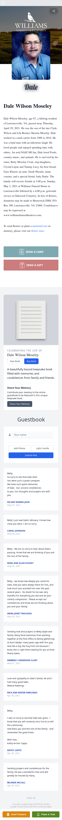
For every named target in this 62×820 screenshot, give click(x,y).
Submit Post (31, 455)
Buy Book (31, 361)
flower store (37, 230)
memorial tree (40, 226)
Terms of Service (39, 806)
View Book (15, 361)
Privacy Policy (22, 806)
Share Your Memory (20, 403)
